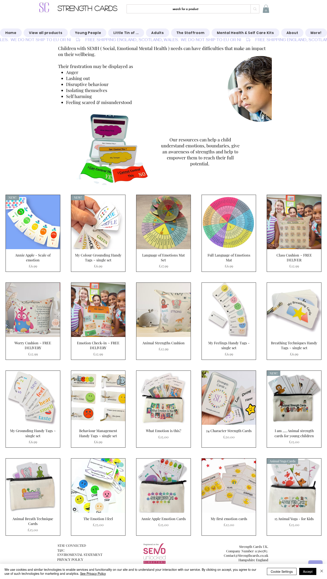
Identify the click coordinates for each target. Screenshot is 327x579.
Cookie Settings (282, 571)
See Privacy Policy (93, 573)
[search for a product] (254, 9)
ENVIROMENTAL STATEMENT (79, 554)
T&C (61, 550)
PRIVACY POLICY (70, 559)
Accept (308, 571)
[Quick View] (163, 222)
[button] (265, 9)
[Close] (321, 571)
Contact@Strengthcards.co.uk (246, 555)
